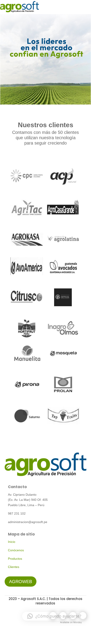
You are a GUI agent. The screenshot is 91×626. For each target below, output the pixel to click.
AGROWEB (20, 581)
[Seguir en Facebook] (53, 615)
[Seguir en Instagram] (62, 615)
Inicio (11, 541)
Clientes (13, 567)
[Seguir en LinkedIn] (82, 615)
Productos (15, 558)
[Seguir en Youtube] (72, 615)
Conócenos (16, 550)
